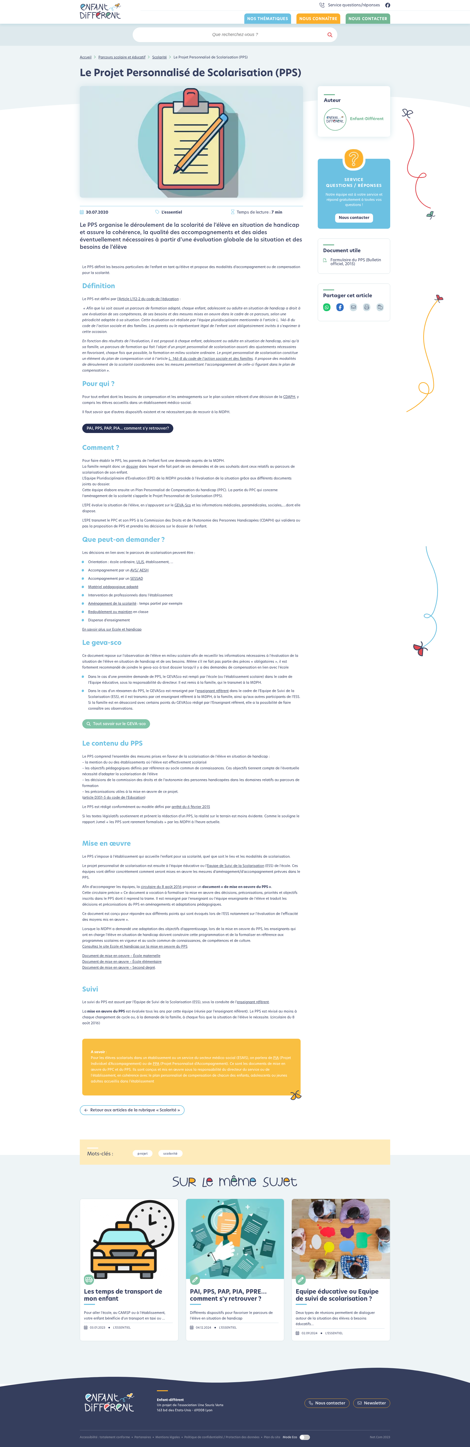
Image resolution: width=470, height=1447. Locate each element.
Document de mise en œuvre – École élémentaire (122, 962)
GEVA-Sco (183, 505)
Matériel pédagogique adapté (113, 587)
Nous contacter (368, 19)
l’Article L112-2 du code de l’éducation (148, 299)
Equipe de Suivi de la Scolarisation (235, 866)
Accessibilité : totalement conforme (105, 1437)
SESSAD (136, 579)
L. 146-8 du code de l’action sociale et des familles (211, 359)
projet (143, 1153)
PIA (276, 1058)
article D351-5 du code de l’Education (113, 798)
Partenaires (142, 1437)
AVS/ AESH (139, 570)
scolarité (170, 1153)
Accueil (86, 57)
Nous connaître (318, 19)
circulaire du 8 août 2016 (161, 887)
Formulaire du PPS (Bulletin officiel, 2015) (355, 262)
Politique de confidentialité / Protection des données (221, 1437)
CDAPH (289, 397)
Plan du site (272, 1437)
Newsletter (375, 1403)
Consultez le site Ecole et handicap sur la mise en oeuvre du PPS (135, 947)
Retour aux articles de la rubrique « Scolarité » (135, 1110)
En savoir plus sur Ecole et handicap (111, 630)
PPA (156, 1064)
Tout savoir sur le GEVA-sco (119, 724)
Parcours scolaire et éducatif (121, 57)
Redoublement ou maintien (110, 612)
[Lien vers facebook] (387, 5)
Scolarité (159, 57)
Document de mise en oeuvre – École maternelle (121, 956)
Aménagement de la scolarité (112, 604)
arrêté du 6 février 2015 (191, 807)
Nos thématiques (267, 19)
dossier (132, 467)
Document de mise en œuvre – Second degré (118, 968)
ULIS (140, 562)
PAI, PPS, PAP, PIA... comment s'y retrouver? (128, 429)
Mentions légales (167, 1437)
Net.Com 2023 (380, 1437)
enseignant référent (213, 691)
